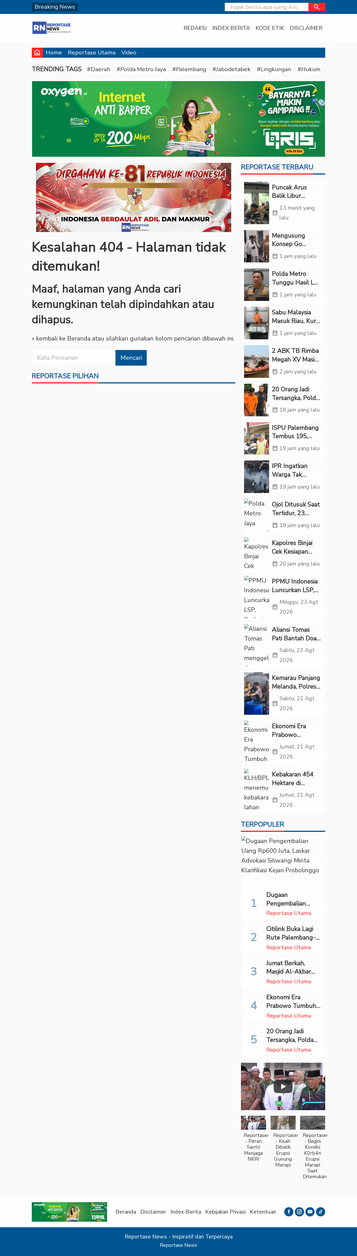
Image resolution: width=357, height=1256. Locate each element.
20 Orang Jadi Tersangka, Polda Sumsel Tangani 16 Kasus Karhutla (292, 1044)
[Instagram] (299, 1211)
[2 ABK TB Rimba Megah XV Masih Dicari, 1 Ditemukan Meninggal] (256, 361)
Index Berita (231, 28)
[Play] (283, 1086)
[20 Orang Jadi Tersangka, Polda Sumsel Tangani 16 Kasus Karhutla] (256, 400)
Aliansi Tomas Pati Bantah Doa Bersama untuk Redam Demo (294, 642)
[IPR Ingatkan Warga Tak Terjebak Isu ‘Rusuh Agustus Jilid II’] (256, 476)
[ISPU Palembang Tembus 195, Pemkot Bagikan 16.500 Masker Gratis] (256, 438)
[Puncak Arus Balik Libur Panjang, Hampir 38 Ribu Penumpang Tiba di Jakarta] (256, 203)
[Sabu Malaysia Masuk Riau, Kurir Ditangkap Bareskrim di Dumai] (256, 323)
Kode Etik (269, 28)
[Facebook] (288, 1211)
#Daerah (98, 69)
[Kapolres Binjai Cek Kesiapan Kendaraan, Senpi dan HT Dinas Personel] (256, 553)
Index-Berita (185, 1212)
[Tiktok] (320, 1211)
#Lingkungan (274, 69)
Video (128, 52)
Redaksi (195, 28)
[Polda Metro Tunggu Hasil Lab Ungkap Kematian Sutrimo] (256, 284)
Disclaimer (306, 28)
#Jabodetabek (231, 69)
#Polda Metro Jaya (141, 69)
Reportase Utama (91, 52)
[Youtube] (310, 1211)
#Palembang (189, 69)
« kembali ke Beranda (61, 338)
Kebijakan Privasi (225, 1212)
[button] (316, 7)
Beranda (125, 1212)
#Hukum (309, 69)
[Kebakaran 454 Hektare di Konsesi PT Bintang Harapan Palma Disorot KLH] (256, 790)
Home (54, 52)
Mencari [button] (131, 358)
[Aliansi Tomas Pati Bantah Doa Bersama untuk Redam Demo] (256, 645)
